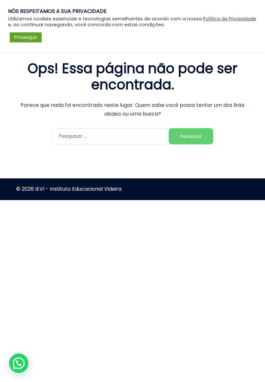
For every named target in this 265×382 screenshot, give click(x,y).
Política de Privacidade (229, 19)
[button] (18, 363)
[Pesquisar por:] (109, 136)
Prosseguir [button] (25, 37)
